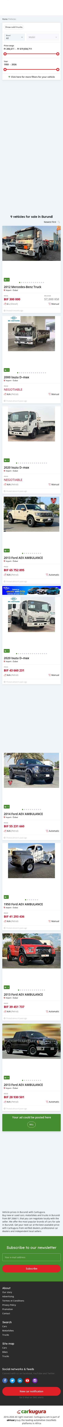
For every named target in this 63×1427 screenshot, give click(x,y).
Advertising (8, 1296)
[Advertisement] (31, 116)
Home (4, 19)
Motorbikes (8, 1330)
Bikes (5, 1352)
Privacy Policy (9, 1304)
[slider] (5, 53)
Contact (6, 1313)
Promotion (7, 1309)
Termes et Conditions (13, 1300)
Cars (4, 1326)
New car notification (31, 1391)
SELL (31, 1124)
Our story (7, 1292)
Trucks (5, 1334)
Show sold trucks (13, 27)
